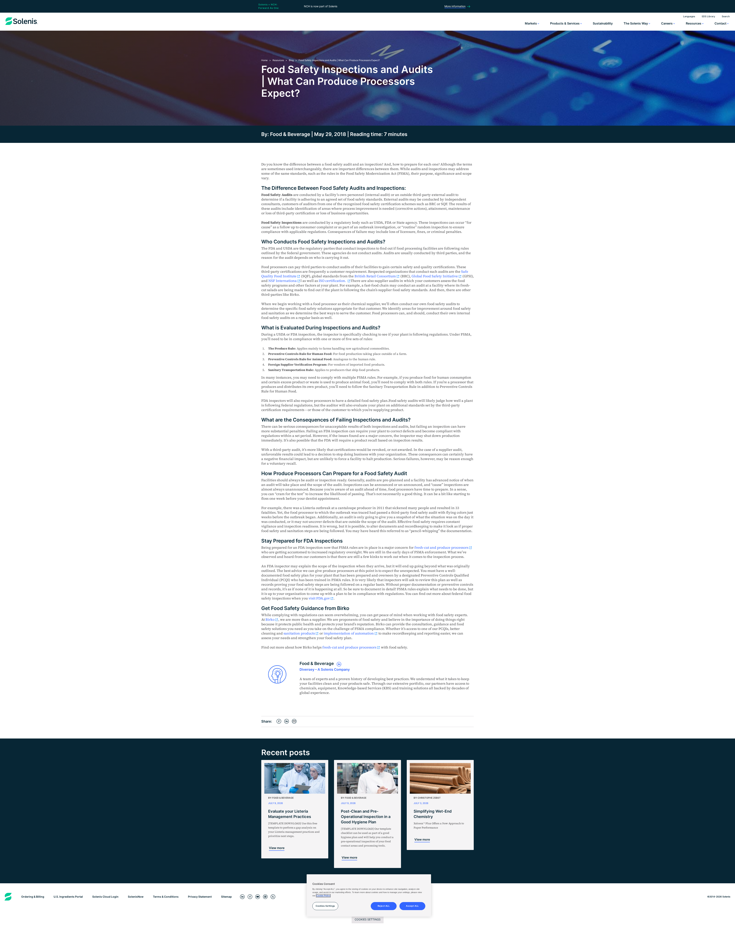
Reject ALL (384, 906)
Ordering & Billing (32, 896)
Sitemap (226, 896)
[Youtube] (258, 897)
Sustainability (603, 23)
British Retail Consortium (375, 276)
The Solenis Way (636, 23)
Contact (721, 23)
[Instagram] (265, 897)
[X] (273, 897)
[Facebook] (250, 897)
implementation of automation (349, 633)
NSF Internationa (282, 280)
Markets (531, 23)
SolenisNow (136, 896)
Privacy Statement (200, 896)
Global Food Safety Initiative (435, 276)
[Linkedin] (242, 897)
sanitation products (299, 633)
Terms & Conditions (166, 896)
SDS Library (708, 16)
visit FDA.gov (319, 598)
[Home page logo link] (21, 25)
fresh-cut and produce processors (441, 547)
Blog (291, 60)
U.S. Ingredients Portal (68, 896)
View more (276, 848)
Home (264, 60)
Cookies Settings (368, 919)
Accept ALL (412, 906)
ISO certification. (333, 280)
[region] (369, 895)
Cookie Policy (323, 896)
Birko (269, 619)
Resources (694, 23)
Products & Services (565, 23)
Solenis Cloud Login (105, 896)
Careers (667, 23)
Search (726, 16)
